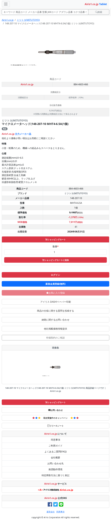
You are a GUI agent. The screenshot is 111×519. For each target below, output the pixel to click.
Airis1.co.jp (8, 20)
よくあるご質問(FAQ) (56, 451)
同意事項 (55, 439)
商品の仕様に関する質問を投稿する (55, 310)
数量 (56, 246)
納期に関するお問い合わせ (55, 319)
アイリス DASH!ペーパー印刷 (55, 301)
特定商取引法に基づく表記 (55, 475)
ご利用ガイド (55, 445)
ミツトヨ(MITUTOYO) (28, 20)
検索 (100, 12)
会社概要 (55, 457)
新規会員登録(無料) (55, 283)
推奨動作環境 (55, 469)
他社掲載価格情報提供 (55, 328)
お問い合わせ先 (55, 463)
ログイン (55, 274)
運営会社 (51, 511)
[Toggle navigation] (6, 4)
